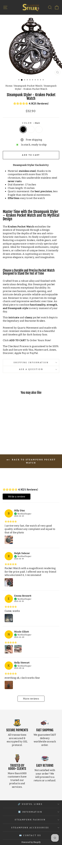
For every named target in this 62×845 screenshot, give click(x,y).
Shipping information (31, 362)
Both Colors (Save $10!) (39, 129)
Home (8, 85)
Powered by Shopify (31, 842)
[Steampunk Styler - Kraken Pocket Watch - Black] (9, 435)
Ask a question (31, 369)
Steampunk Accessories (30, 827)
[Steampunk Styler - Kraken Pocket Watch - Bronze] (13, 435)
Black (23, 129)
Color (31, 123)
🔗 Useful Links (30, 804)
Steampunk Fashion (30, 820)
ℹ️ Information (30, 812)
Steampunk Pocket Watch (28, 85)
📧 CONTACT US (30, 835)
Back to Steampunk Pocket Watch (33, 461)
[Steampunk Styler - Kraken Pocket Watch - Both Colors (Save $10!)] (17, 435)
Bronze (31, 129)
